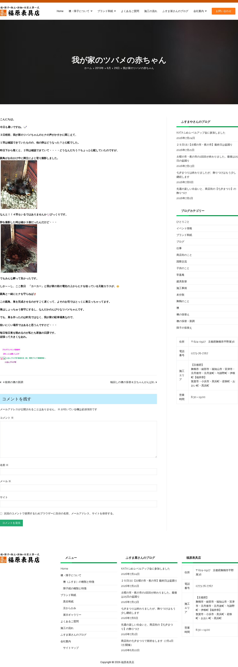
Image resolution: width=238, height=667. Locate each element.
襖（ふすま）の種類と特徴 (78, 581)
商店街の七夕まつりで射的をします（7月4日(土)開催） (147, 643)
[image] (19, 248)
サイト (4, 497)
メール (5, 481)
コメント (7, 417)
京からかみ (69, 608)
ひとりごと (182, 221)
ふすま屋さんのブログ (175, 11)
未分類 (180, 294)
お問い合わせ (223, 11)
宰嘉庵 (180, 274)
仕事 (179, 248)
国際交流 (181, 261)
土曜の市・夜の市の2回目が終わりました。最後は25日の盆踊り (207, 158)
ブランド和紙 (184, 235)
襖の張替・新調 (185, 321)
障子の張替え (184, 327)
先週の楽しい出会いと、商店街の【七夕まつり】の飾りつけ (206, 191)
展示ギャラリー (72, 614)
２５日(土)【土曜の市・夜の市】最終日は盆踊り (204, 144)
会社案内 (198, 11)
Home (60, 11)
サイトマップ (71, 647)
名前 (4, 465)
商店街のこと (184, 254)
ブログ (180, 241)
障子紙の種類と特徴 (74, 588)
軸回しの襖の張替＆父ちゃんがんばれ (132, 382)
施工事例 (181, 288)
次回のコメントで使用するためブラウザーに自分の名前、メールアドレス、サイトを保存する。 (59, 513)
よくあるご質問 (130, 11)
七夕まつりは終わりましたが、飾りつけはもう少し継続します (206, 174)
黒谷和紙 (68, 601)
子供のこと (182, 268)
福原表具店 (127, 662)
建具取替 (181, 281)
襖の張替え (182, 314)
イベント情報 (184, 228)
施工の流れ (150, 11)
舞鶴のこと (182, 301)
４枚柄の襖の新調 (12, 382)
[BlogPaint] (19, 184)
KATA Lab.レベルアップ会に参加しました (200, 132)
